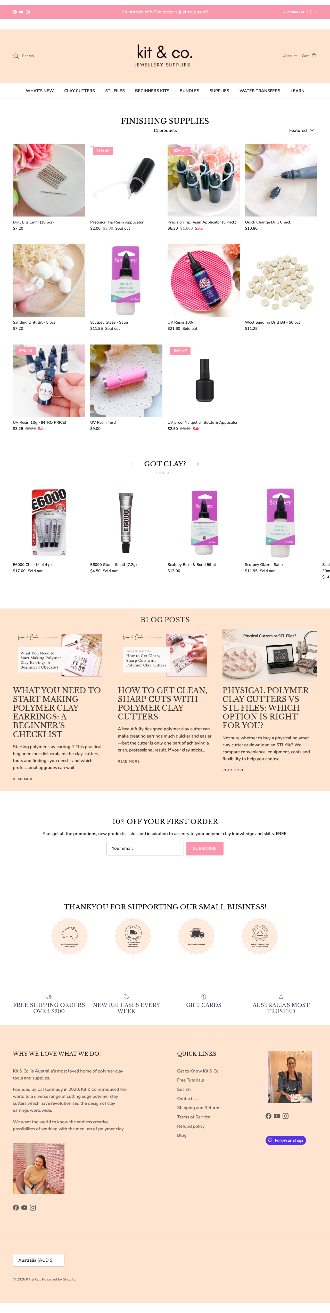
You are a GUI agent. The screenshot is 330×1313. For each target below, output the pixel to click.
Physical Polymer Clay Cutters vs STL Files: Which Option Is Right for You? (265, 708)
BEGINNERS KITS (152, 91)
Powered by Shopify (58, 1279)
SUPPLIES (219, 91)
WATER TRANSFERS (260, 91)
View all (165, 473)
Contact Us (188, 1099)
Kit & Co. (33, 1279)
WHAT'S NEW (40, 91)
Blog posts (165, 620)
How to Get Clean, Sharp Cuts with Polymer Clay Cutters (162, 704)
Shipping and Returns (198, 1108)
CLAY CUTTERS (79, 91)
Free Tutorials (190, 1080)
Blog (182, 1135)
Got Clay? (165, 464)
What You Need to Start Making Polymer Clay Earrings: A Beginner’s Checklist (57, 712)
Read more (24, 779)
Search (184, 1089)
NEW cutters (164, 12)
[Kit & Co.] (165, 56)
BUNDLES (189, 91)
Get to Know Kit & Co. (198, 1071)
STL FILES (115, 91)
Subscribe (205, 848)
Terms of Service (193, 1117)
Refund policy (191, 1126)
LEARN (297, 91)
